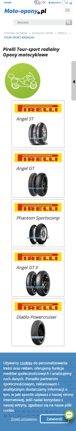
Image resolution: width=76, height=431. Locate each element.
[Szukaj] (69, 22)
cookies (26, 363)
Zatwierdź (54, 419)
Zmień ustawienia (24, 419)
